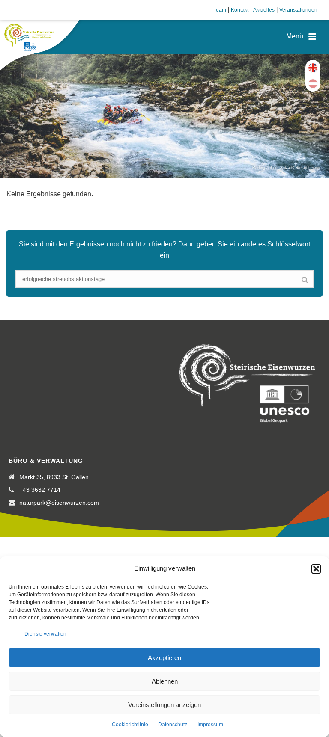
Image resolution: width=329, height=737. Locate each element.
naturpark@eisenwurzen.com (59, 502)
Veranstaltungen (298, 10)
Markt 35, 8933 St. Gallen (54, 477)
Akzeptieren (164, 657)
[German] (313, 83)
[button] (316, 569)
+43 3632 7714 (39, 489)
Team (219, 10)
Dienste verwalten (45, 634)
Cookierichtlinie (130, 725)
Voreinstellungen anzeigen (164, 704)
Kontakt (239, 10)
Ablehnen (165, 681)
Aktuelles (264, 10)
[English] (313, 68)
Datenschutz (172, 725)
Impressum (210, 725)
